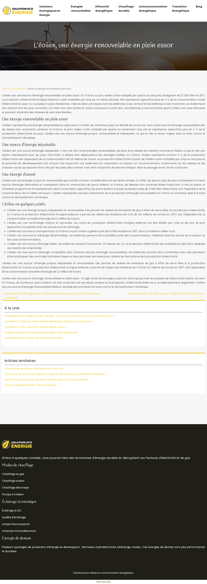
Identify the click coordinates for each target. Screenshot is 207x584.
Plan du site (103, 582)
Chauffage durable (126, 9)
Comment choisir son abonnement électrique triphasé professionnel (48, 321)
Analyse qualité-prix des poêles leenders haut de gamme (40, 332)
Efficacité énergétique (104, 9)
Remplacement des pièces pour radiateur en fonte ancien (165, 293)
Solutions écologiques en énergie (49, 11)
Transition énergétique (180, 9)
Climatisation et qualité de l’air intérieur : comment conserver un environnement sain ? (59, 316)
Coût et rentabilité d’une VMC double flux (30, 385)
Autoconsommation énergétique (153, 9)
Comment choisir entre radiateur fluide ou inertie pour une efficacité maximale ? (55, 374)
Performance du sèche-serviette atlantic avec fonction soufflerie (46, 379)
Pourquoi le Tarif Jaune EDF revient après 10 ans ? (35, 327)
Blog (199, 6)
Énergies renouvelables (81, 9)
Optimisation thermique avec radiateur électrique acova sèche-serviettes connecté (52, 296)
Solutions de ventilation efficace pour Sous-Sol (33, 368)
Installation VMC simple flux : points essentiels (33, 338)
